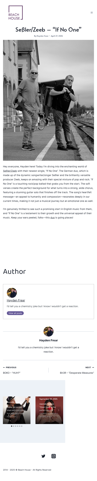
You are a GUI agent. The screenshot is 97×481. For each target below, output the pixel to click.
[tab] (11, 426)
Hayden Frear (42, 35)
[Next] (58, 410)
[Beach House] (15, 12)
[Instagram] (53, 456)
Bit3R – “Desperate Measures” (77, 370)
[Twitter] (43, 456)
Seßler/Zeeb (10, 170)
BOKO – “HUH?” (11, 370)
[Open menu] (91, 12)
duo (52, 217)
